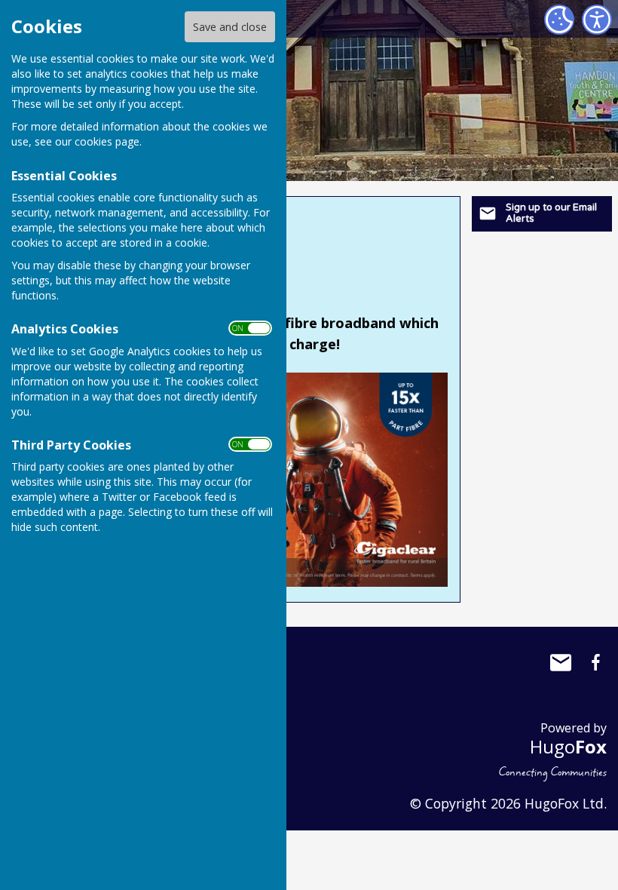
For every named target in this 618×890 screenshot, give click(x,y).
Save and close (230, 27)
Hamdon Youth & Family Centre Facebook (595, 662)
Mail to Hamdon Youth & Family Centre (560, 662)
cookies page (107, 141)
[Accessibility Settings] (597, 20)
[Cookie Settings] (559, 20)
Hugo (568, 746)
